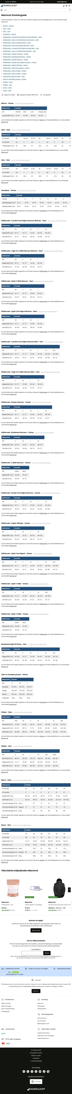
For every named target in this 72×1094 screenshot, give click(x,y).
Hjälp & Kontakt (9, 95)
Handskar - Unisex (9, 34)
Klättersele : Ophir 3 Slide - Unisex (14, 71)
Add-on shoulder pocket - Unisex (14, 79)
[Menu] (1, 10)
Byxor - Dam (7, 87)
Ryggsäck (43, 702)
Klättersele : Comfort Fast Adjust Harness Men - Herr (21, 48)
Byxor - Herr (7, 90)
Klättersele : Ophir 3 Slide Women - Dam (17, 42)
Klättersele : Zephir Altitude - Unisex (15, 65)
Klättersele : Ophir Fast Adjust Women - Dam (18, 45)
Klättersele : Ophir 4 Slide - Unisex (14, 73)
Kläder (42, 736)
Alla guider (47, 95)
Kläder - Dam (8, 82)
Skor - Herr (6, 31)
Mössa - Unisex (8, 26)
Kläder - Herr (7, 85)
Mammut (4, 122)
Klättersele (43, 241)
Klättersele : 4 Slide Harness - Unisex (15, 59)
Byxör (42, 664)
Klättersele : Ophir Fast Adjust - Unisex (16, 68)
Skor (41, 150)
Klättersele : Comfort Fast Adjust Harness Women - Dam (22, 37)
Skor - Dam (7, 28)
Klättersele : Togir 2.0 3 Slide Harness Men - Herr (19, 51)
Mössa (42, 120)
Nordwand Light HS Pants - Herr (14, 76)
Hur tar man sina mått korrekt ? (24, 103)
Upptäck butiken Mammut (29, 95)
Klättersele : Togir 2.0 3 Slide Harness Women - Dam (21, 40)
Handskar (43, 211)
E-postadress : (36, 949)
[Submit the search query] (70, 10)
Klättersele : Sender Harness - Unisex (15, 54)
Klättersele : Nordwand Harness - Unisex (17, 56)
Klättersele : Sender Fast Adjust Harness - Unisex (19, 62)
